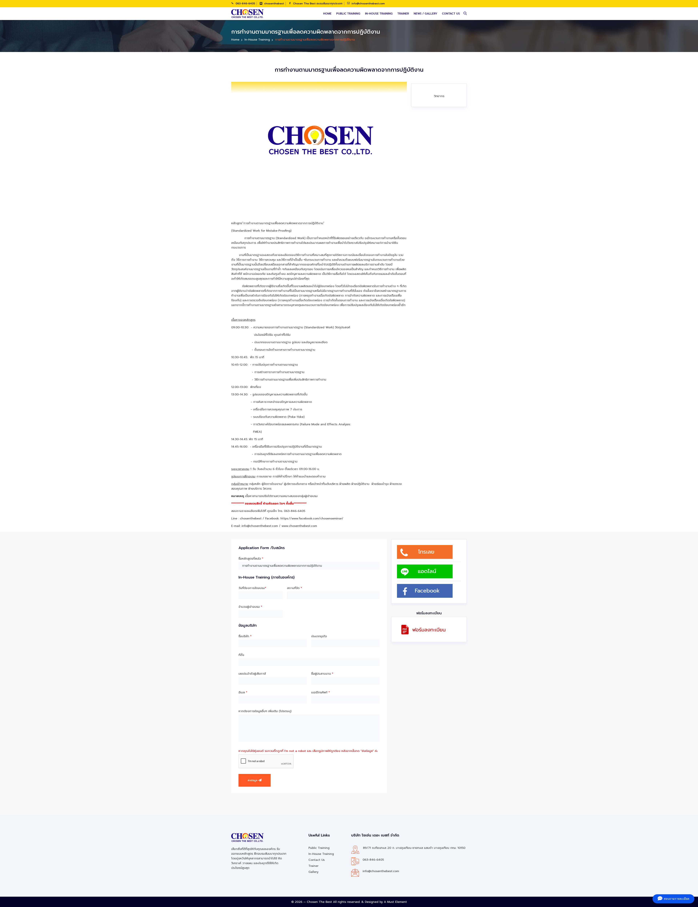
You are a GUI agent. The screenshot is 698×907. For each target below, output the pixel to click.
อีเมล (242, 692)
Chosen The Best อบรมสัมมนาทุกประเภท (317, 3)
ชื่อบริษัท (245, 636)
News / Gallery (425, 14)
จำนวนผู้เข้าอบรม (250, 607)
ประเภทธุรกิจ (319, 636)
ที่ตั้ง (241, 655)
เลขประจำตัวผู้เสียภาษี (252, 674)
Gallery (313, 872)
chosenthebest (273, 3)
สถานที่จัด (294, 588)
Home (327, 14)
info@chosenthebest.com (368, 3)
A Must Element (395, 902)
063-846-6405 (245, 3)
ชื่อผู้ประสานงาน (322, 674)
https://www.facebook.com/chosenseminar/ (311, 518)
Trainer (403, 14)
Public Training (348, 14)
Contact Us (451, 14)
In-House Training (379, 14)
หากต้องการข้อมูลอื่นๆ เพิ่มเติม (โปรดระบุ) (264, 711)
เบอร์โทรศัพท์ (320, 692)
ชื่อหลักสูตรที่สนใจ (250, 558)
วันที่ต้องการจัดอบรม (252, 588)
